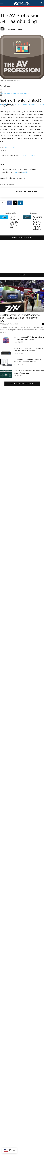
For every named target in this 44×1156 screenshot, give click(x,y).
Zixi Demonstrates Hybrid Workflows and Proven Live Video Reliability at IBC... (20, 318)
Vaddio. (25, 172)
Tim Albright (10, 147)
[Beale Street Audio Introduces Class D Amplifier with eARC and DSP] (6, 351)
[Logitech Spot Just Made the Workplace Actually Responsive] (6, 374)
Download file (6, 94)
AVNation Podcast (16, 29)
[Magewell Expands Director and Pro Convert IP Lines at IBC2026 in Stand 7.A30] (6, 362)
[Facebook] (9, 203)
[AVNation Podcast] (8, 192)
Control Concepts (27, 155)
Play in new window (21, 94)
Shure (15, 172)
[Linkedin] (20, 203)
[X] (15, 203)
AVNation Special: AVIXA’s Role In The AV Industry (37, 223)
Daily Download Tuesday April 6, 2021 (15, 222)
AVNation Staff (4, 324)
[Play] (1, 89)
